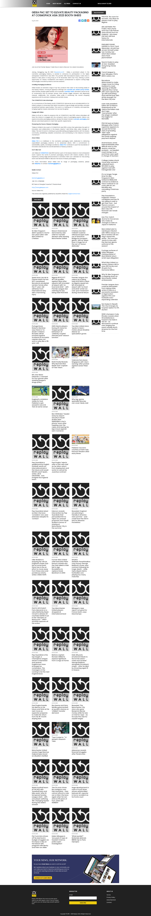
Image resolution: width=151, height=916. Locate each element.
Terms (109, 895)
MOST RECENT (57, 3)
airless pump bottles (82, 90)
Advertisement (111, 900)
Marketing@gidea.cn (38, 178)
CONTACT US (77, 3)
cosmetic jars (71, 90)
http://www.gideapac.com (40, 187)
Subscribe (83, 903)
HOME (48, 3)
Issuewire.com (59, 72)
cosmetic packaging (80, 119)
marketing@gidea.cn (54, 164)
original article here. (74, 194)
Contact (109, 902)
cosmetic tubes (69, 91)
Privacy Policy (111, 897)
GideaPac (38, 164)
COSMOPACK (44, 153)
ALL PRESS (67, 3)
